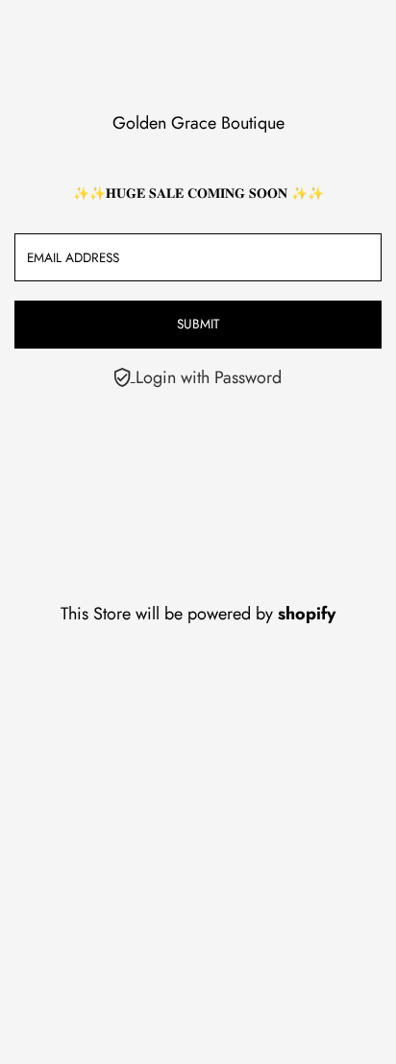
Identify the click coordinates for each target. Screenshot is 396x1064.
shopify (306, 613)
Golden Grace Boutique (198, 122)
